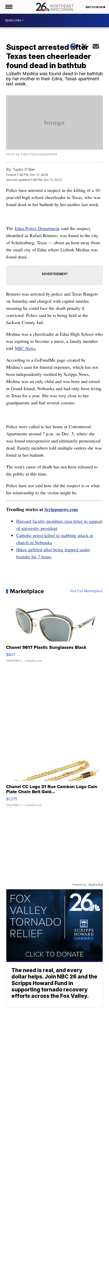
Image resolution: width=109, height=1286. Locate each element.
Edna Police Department (37, 228)
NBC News (25, 348)
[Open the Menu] (8, 6)
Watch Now (94, 7)
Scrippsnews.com (61, 509)
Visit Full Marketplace (86, 591)
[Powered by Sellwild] (95, 884)
